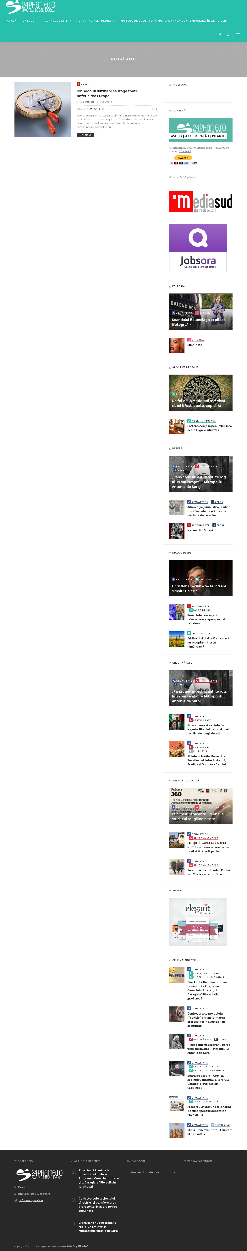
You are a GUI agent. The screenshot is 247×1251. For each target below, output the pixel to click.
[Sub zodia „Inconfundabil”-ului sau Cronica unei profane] (176, 866)
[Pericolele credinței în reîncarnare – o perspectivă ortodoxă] (176, 611)
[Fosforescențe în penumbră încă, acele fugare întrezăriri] (176, 426)
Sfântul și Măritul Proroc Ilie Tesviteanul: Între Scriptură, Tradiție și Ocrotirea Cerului (206, 760)
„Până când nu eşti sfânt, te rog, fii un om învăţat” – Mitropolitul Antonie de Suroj (199, 482)
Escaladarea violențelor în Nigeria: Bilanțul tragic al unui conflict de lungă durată (208, 729)
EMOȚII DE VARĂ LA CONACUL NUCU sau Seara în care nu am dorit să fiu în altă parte (208, 847)
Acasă (12, 21)
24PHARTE (89, 102)
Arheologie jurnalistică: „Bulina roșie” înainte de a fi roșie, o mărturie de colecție (208, 511)
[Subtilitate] (176, 345)
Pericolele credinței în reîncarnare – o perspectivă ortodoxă (206, 619)
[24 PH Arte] (30, 6)
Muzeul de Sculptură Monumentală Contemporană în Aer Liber (173, 21)
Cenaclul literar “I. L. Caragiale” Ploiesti (80, 21)
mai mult (85, 135)
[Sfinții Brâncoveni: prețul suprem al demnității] (176, 1130)
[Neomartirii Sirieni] (176, 530)
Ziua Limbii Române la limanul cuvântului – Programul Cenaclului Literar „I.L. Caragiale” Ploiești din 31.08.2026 (208, 990)
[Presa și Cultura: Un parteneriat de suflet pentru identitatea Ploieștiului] (176, 1103)
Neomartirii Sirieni (200, 530)
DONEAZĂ (185, 151)
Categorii (31, 21)
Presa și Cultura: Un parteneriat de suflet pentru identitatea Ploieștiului (209, 1111)
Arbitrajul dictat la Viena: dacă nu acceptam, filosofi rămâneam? (208, 642)
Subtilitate (194, 345)
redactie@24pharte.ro (185, 177)
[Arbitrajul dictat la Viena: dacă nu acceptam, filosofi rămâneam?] (176, 638)
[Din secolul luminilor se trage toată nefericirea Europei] (42, 109)
